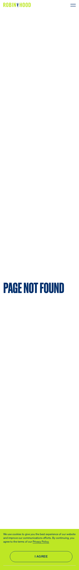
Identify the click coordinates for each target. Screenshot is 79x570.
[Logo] (18, 4)
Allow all (41, 556)
